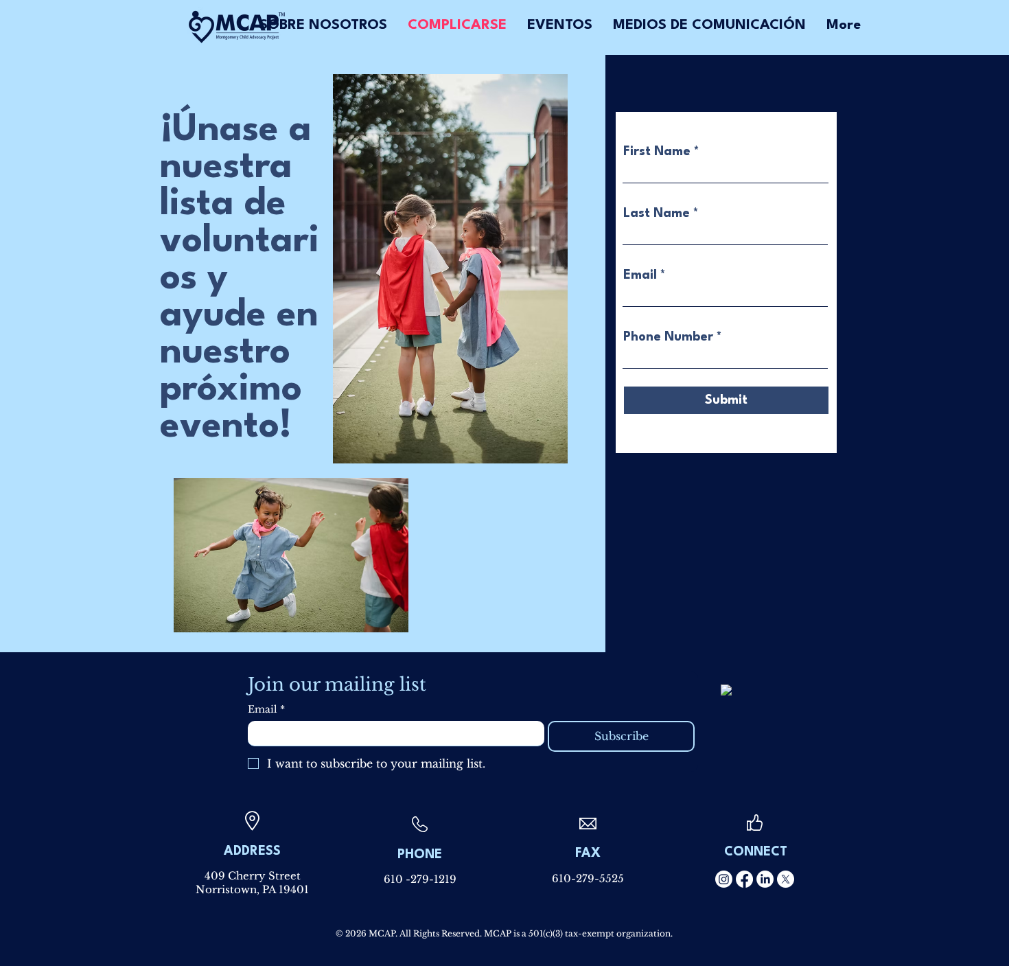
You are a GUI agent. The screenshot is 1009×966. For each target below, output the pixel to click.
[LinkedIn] (765, 879)
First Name (657, 152)
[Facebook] (744, 879)
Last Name (656, 213)
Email (640, 275)
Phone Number (668, 337)
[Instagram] (723, 879)
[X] (785, 879)
